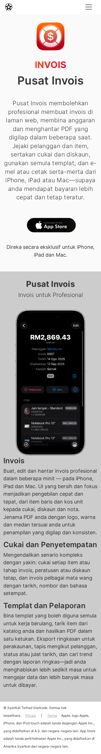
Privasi (30, 715)
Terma (52, 715)
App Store (50, 226)
